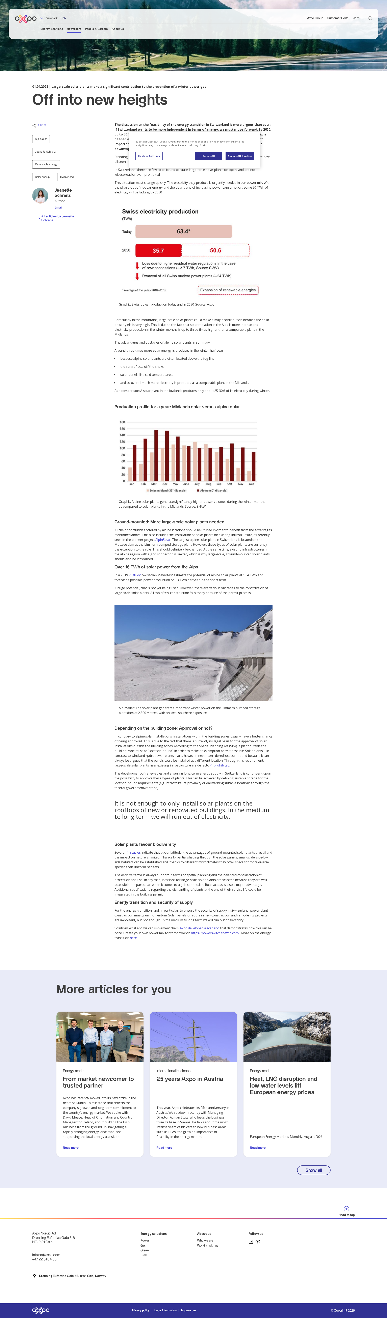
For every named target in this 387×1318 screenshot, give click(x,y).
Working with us (207, 1245)
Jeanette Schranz (45, 151)
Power (144, 1240)
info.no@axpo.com (46, 1255)
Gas (143, 1245)
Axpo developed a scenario (199, 928)
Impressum (188, 1310)
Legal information (165, 1310)
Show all (314, 1170)
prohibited (221, 765)
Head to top (346, 1215)
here (133, 938)
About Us (118, 29)
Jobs (356, 18)
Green (144, 1250)
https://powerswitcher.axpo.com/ (215, 933)
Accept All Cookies (240, 155)
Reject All (209, 155)
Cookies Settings (149, 155)
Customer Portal (338, 18)
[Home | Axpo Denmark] (28, 19)
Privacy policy (141, 1310)
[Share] (34, 126)
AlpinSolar (41, 139)
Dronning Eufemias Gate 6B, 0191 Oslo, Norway (72, 1276)
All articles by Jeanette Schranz (57, 218)
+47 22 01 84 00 (44, 1259)
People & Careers (96, 29)
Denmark (51, 18)
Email (58, 207)
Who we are (205, 1240)
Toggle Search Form (370, 18)
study (136, 575)
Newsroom (74, 29)
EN (64, 18)
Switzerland (67, 177)
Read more (71, 1147)
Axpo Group (315, 18)
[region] (194, 150)
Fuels (144, 1255)
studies (135, 852)
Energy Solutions (52, 29)
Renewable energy (46, 164)
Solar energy (42, 177)
